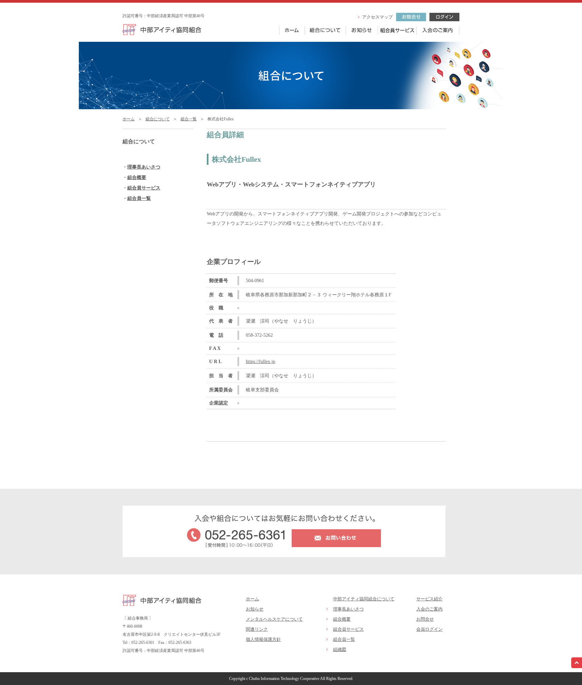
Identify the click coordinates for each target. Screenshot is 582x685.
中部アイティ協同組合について (363, 598)
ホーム (129, 119)
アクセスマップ (377, 17)
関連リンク (257, 629)
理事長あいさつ (143, 167)
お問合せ (425, 619)
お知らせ (254, 609)
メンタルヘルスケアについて (274, 619)
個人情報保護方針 (263, 639)
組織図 (339, 649)
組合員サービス (143, 187)
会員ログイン (429, 629)
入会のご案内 (429, 609)
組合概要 (136, 177)
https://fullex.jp (260, 361)
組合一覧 (189, 119)
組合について (158, 119)
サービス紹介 (429, 598)
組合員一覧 (139, 198)
